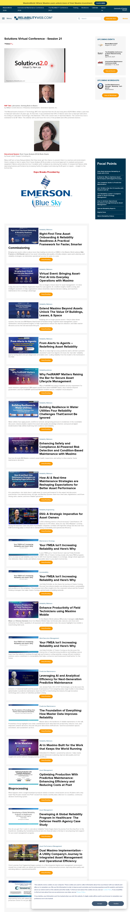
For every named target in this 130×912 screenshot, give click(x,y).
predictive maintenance (47, 671)
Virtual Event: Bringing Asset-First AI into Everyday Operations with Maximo (60, 277)
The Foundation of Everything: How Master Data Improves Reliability (60, 714)
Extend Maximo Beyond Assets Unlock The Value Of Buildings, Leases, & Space (61, 312)
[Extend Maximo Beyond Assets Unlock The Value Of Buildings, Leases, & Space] (23, 310)
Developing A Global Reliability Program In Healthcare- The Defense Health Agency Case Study (60, 819)
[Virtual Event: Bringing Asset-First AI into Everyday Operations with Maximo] (23, 275)
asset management (46, 770)
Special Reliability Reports (106, 208)
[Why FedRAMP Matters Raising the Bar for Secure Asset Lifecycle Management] (23, 376)
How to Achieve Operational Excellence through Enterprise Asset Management (110, 202)
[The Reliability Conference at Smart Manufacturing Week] (100, 53)
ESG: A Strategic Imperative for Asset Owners (61, 515)
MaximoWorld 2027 (111, 44)
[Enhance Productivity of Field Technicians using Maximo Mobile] (23, 609)
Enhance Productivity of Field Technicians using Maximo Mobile (59, 611)
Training (75, 8)
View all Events (110, 71)
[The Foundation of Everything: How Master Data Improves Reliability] (23, 712)
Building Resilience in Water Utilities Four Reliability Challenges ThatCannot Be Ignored (58, 412)
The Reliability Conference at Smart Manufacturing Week (113, 53)
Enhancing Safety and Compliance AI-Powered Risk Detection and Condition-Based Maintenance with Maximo (61, 449)
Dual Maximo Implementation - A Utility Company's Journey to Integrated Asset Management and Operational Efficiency (60, 856)
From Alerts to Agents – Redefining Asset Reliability (58, 345)
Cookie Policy (107, 889)
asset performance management (50, 846)
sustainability (43, 572)
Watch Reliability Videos (105, 216)
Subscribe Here (111, 18)
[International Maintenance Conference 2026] (100, 63)
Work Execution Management (49, 638)
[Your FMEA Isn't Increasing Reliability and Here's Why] (23, 547)
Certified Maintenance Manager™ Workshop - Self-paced (113, 86)
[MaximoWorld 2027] (100, 45)
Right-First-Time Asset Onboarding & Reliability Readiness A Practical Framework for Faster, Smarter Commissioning (45, 241)
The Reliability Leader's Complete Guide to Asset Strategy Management (109, 195)
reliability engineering (46, 510)
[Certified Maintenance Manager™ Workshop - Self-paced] (100, 86)
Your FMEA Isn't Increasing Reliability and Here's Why (58, 547)
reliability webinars (45, 229)
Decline (116, 903)
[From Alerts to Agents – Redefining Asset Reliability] (23, 345)
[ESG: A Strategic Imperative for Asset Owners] (23, 516)
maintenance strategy (47, 541)
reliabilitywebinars (45, 370)
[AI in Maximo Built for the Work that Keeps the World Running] (23, 747)
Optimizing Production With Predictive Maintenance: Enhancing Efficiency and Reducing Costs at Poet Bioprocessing (43, 781)
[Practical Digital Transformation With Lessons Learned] (23, 889)
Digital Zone (101, 212)
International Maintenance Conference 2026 (113, 62)
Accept (99, 903)
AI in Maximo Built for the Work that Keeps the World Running (61, 747)
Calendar (95, 8)
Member (125, 18)
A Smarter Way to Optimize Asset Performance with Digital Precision (109, 178)
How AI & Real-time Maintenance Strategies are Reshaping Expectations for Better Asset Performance (58, 483)
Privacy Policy (81, 892)
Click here (100, 3)
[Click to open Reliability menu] (7, 18)
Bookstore (85, 8)
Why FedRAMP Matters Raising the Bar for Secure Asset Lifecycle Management (61, 377)
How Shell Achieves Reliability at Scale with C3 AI (108, 172)
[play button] (34, 65)
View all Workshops (110, 95)
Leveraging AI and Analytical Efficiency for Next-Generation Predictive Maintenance (60, 679)
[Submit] (79, 18)
